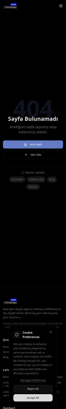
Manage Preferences (33, 380)
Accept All (33, 397)
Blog (52, 179)
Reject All (33, 388)
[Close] (51, 332)
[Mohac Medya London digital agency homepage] (10, 6)
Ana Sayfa (36, 144)
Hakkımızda (36, 179)
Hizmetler (17, 179)
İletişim (33, 186)
